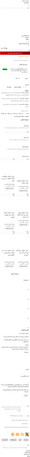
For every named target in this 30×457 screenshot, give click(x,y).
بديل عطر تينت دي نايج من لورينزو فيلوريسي (8, 252)
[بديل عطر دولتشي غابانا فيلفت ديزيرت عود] (7, 164)
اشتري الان (9, 87)
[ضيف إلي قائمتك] (27, 178)
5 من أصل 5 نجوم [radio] (16, 349)
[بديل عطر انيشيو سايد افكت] (22, 167)
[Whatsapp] (12, 434)
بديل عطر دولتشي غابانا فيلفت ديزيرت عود (7, 178)
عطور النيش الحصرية (19, 116)
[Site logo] (28, 5)
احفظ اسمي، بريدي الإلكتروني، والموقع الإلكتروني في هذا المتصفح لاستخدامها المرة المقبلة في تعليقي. (15, 385)
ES (3, 447)
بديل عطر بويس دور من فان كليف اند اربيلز (23, 215)
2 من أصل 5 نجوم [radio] (15, 347)
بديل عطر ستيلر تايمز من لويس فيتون (9, 215)
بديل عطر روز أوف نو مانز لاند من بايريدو (22, 252)
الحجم (26, 78)
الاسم (27, 369)
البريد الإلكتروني (24, 376)
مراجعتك (26, 352)
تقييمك (27, 344)
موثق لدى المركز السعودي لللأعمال (16, 415)
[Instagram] (17, 434)
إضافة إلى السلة (17, 87)
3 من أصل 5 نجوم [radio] (6, 347)
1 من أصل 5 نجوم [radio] (24, 347)
